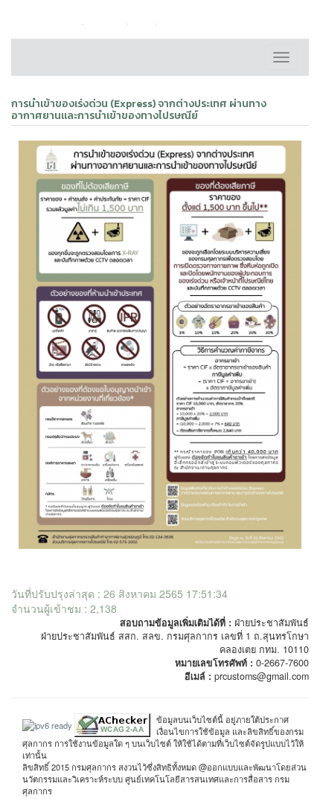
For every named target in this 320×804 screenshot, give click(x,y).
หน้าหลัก (64, 23)
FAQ (145, 23)
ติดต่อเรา (108, 23)
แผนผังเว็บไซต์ (193, 23)
